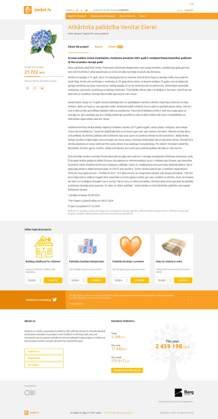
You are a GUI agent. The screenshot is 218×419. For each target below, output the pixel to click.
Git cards (33, 365)
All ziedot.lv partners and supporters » (176, 401)
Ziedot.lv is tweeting (39, 299)
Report (99, 46)
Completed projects (127, 370)
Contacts (33, 351)
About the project (78, 46)
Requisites (34, 358)
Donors (115, 46)
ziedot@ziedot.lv (126, 413)
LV (189, 4)
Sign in (180, 10)
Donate (53, 280)
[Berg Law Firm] (184, 392)
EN (192, 4)
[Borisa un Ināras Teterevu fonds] (99, 392)
